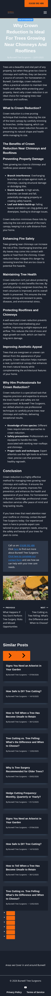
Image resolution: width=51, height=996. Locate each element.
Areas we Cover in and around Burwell (25, 965)
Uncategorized (25, 20)
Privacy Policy (14, 992)
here (16, 549)
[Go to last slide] (10, 656)
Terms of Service (35, 992)
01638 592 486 (36, 3)
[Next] (23, 656)
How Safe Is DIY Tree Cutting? (23, 691)
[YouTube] (25, 987)
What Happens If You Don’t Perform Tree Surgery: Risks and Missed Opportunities (13, 617)
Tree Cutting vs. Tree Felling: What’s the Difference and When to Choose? (38, 615)
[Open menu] (45, 12)
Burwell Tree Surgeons (20, 57)
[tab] (10, 913)
